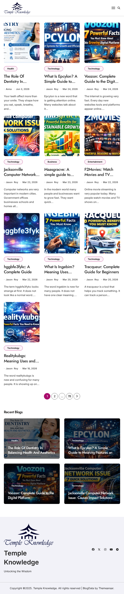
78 (69, 396)
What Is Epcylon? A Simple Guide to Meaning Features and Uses (60, 84)
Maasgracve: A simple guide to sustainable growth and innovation (60, 177)
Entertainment (95, 161)
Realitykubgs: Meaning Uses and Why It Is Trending (19, 361)
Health (10, 68)
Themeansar (106, 588)
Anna (9, 89)
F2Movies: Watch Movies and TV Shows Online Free (100, 174)
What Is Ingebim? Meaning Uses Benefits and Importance (59, 274)
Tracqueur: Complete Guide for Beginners (101, 269)
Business (52, 161)
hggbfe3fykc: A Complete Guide (18, 269)
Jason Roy (52, 89)
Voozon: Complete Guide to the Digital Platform (101, 81)
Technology (54, 68)
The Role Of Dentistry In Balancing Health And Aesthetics (18, 84)
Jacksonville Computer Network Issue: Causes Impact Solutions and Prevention (90, 497)
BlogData (88, 588)
